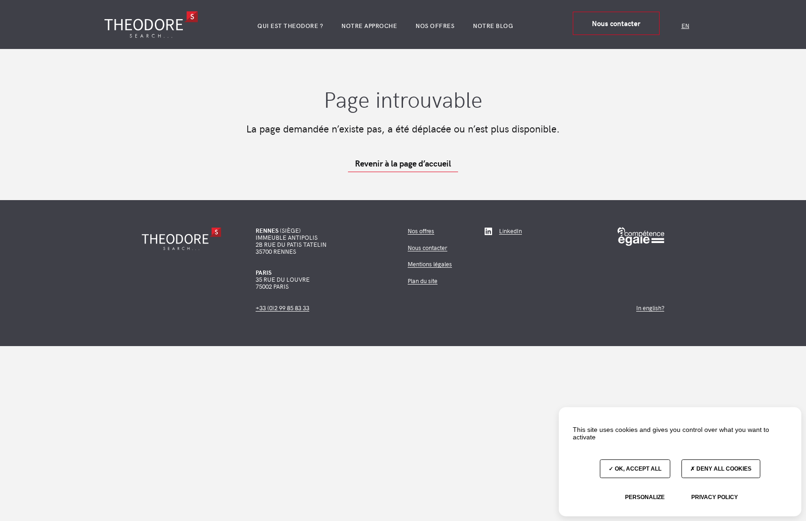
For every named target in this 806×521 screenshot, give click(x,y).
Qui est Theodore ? (290, 25)
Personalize (645, 497)
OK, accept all (637, 468)
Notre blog (493, 25)
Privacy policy (714, 497)
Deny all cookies (723, 468)
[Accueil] (151, 24)
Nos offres (435, 25)
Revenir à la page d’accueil (403, 163)
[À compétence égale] (641, 236)
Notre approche (369, 25)
